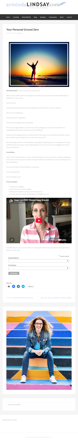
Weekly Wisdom (22, 298)
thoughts (69, 298)
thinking (62, 298)
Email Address (38, 258)
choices (50, 298)
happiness (56, 298)
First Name (38, 265)
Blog (15, 298)
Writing (30, 298)
